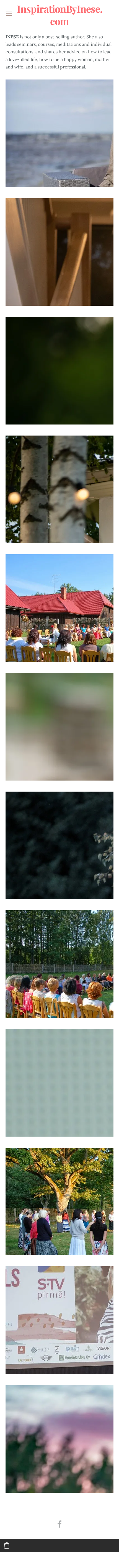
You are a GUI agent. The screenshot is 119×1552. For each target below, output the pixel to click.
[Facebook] (59, 1524)
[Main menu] (9, 13)
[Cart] (6, 1545)
